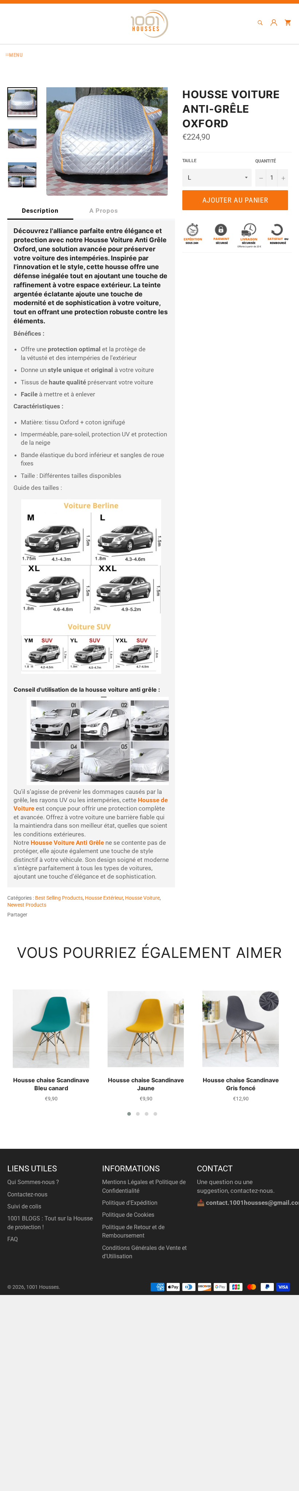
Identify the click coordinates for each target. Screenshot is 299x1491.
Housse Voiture (142, 898)
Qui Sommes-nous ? (33, 1182)
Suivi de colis (24, 1206)
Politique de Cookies (128, 1214)
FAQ (12, 1239)
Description (40, 210)
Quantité (265, 161)
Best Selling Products (59, 898)
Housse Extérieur (104, 898)
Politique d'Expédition (130, 1202)
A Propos (103, 210)
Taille (189, 160)
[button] (129, 1114)
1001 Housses (42, 1287)
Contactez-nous (27, 1194)
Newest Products (26, 905)
